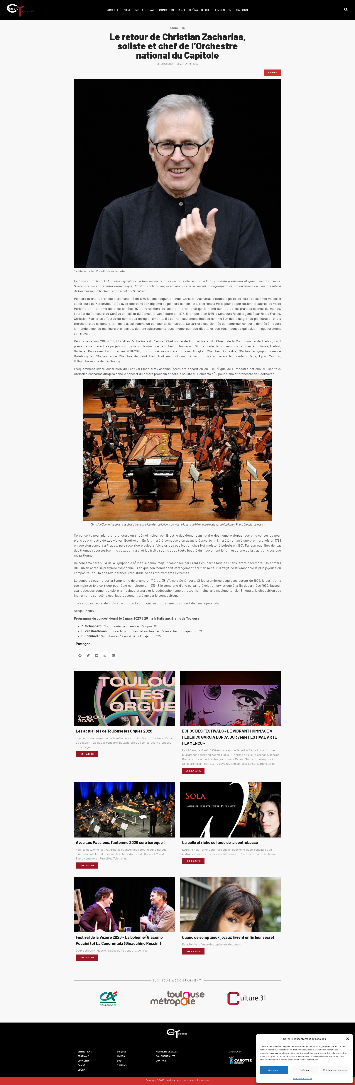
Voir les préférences (335, 1070)
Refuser (304, 1070)
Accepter (274, 1070)
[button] (347, 1039)
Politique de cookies (302, 1078)
